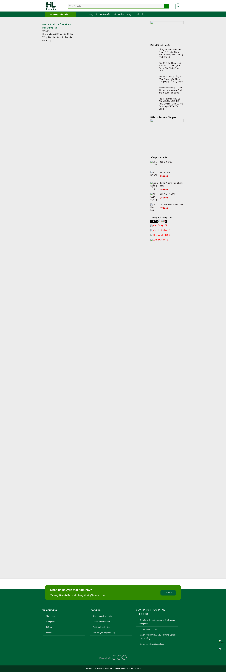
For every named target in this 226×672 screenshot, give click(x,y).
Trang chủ (92, 14)
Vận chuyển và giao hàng (104, 633)
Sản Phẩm (118, 14)
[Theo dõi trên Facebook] (114, 657)
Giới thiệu (105, 14)
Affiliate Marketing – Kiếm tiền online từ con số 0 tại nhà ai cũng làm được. (170, 90)
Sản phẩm (50, 622)
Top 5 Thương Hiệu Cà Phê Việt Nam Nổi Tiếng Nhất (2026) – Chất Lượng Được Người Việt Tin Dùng (171, 104)
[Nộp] (166, 6)
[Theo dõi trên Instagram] (119, 657)
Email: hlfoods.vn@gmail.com (152, 644)
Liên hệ (139, 14)
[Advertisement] (167, 285)
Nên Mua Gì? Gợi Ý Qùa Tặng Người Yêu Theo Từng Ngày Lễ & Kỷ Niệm (171, 79)
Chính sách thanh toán (102, 616)
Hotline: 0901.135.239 (149, 629)
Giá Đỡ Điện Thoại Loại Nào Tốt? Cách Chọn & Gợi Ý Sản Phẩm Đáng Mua (170, 67)
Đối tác (49, 627)
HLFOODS (136, 668)
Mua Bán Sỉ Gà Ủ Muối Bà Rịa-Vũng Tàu (56, 26)
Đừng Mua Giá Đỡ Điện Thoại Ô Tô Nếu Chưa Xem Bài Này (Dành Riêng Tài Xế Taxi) (171, 53)
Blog (128, 14)
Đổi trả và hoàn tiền (101, 627)
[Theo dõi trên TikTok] (124, 657)
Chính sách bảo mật (101, 622)
